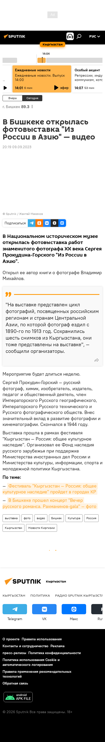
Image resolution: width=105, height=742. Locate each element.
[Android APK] (18, 697)
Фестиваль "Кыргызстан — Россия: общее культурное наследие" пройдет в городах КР (50, 489)
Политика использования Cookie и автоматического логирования (31, 662)
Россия (91, 518)
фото (27, 518)
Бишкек (56, 518)
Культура (74, 518)
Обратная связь (15, 683)
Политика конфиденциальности (54, 653)
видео (41, 518)
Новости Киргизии (41, 528)
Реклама (57, 646)
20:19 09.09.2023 (17, 147)
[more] (96, 360)
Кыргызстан (13, 528)
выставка (11, 518)
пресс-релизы (14, 653)
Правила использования (42, 639)
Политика (40, 595)
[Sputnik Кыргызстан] (15, 38)
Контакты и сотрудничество (25, 646)
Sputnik (11, 214)
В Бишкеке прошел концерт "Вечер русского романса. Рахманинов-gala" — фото (49, 503)
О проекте (11, 639)
